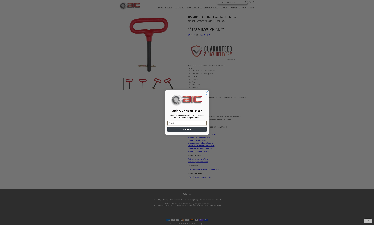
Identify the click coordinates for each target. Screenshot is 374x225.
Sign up (187, 129)
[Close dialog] (206, 92)
